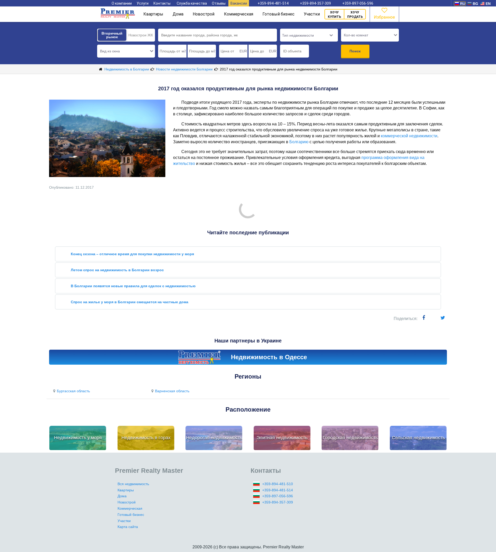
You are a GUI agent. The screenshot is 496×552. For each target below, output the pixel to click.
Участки (312, 14)
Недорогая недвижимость (214, 437)
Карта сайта (128, 527)
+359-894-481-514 (273, 3)
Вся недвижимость (133, 484)
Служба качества (192, 3)
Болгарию (298, 142)
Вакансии (238, 3)
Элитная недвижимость (282, 437)
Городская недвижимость (350, 437)
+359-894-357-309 (315, 3)
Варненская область (172, 391)
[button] (126, 51)
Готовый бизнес (278, 14)
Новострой (203, 14)
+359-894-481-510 (277, 484)
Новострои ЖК (140, 35)
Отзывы (219, 3)
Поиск (355, 51)
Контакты (162, 3)
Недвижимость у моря (78, 437)
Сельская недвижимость (418, 437)
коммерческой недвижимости (409, 136)
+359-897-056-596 (357, 3)
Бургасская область (73, 391)
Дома (178, 14)
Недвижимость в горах (146, 437)
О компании (122, 3)
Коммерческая (238, 14)
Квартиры (153, 14)
